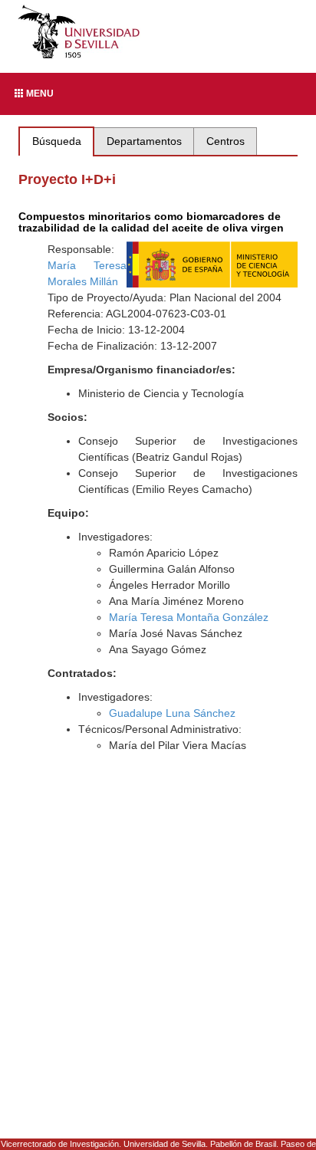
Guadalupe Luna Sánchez (172, 713)
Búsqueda (56, 141)
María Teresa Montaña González (188, 617)
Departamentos (144, 141)
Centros (225, 141)
